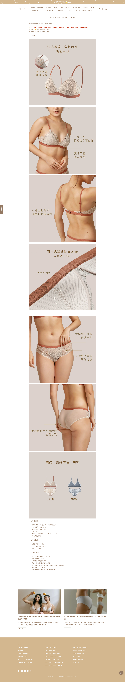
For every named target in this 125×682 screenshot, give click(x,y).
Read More (22, 628)
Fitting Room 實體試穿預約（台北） (55, 665)
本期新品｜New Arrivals (52, 7)
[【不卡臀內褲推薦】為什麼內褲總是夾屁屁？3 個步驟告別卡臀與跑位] (85, 601)
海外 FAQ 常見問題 (78, 659)
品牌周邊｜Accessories (62, 10)
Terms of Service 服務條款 (25, 662)
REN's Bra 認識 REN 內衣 (53, 659)
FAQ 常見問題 (76, 656)
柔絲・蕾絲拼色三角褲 (43, 32)
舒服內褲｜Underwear (37, 10)
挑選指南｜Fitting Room (37, 7)
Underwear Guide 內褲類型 (53, 653)
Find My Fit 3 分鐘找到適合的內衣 (55, 662)
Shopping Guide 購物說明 (80, 647)
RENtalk (71, 10)
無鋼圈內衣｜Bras (88, 7)
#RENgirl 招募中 (22, 656)
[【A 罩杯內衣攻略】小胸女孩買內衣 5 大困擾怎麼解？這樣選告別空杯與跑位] (39, 601)
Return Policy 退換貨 (78, 653)
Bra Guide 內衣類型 (51, 650)
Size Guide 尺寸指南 (51, 647)
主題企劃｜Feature (76, 7)
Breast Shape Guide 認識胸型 (54, 656)
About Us (78, 10)
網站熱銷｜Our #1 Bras (64, 7)
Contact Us (76, 662)
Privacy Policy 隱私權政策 (25, 659)
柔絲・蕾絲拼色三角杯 (43, 29)
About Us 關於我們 (23, 647)
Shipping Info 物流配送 (79, 650)
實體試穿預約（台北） (87, 10)
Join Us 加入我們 (23, 653)
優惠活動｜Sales (49, 10)
